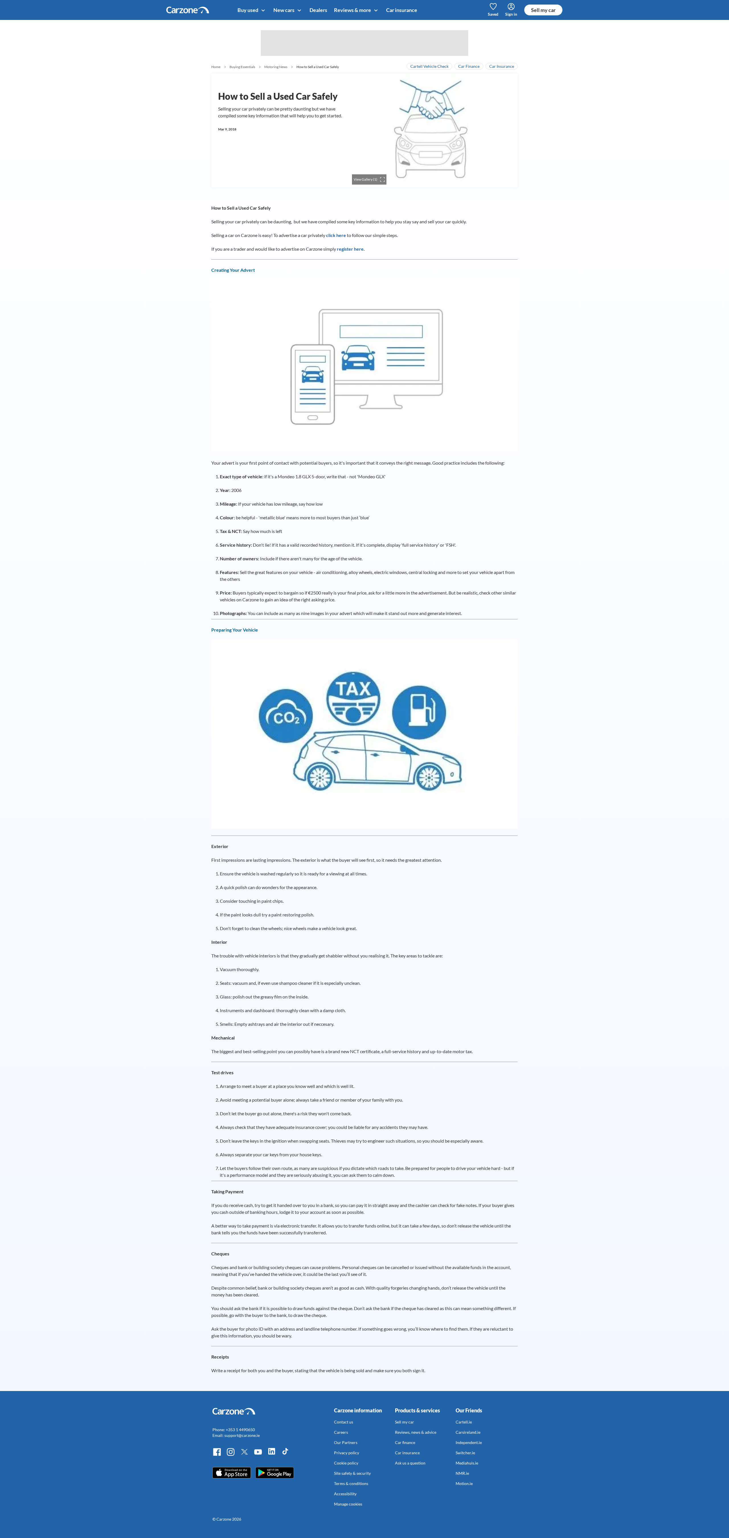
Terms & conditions (351, 1483)
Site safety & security (352, 1473)
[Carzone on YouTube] (258, 1455)
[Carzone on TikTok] (285, 1455)
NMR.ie (462, 1473)
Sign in (511, 14)
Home (215, 67)
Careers (341, 1432)
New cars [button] (284, 10)
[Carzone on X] (244, 1455)
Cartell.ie (464, 1421)
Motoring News (275, 67)
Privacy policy (346, 1452)
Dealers (318, 10)
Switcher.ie (465, 1452)
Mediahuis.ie (467, 1463)
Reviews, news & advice (415, 1432)
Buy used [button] (248, 10)
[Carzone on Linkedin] (271, 1455)
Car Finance (469, 66)
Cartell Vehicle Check (429, 66)
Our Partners (345, 1442)
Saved (493, 14)
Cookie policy (346, 1463)
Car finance (405, 1442)
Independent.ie (469, 1442)
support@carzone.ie (242, 1435)
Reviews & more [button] (353, 10)
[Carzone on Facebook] (217, 1455)
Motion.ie (464, 1483)
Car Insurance (501, 66)
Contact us (343, 1421)
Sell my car (543, 10)
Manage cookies (348, 1504)
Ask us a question (410, 1463)
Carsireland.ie (468, 1432)
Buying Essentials (242, 67)
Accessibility (345, 1493)
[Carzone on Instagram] (230, 1455)
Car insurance (401, 10)
